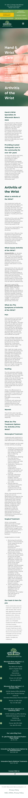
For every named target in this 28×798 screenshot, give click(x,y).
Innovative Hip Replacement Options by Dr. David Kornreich (14, 749)
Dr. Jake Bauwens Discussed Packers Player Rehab (14, 737)
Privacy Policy (14, 790)
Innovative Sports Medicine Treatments (14, 761)
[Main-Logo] (7, 21)
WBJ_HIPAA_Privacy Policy (14, 793)
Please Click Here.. (14, 7)
